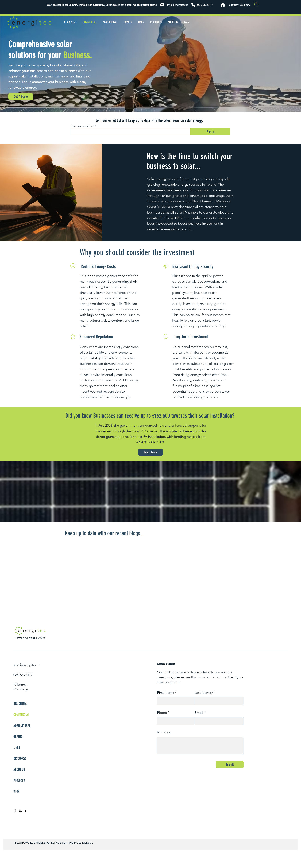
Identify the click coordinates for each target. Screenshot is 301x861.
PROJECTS (19, 780)
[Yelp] (25, 811)
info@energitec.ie (177, 4)
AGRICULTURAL (21, 726)
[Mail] (162, 5)
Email (199, 712)
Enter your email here (82, 126)
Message (164, 732)
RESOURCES (19, 758)
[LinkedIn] (20, 811)
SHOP (16, 791)
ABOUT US (19, 769)
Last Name (203, 692)
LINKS (16, 747)
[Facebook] (15, 811)
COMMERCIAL (21, 715)
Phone (162, 712)
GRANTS (17, 736)
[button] (256, 4)
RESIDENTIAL (20, 704)
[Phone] (193, 4)
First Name (165, 692)
